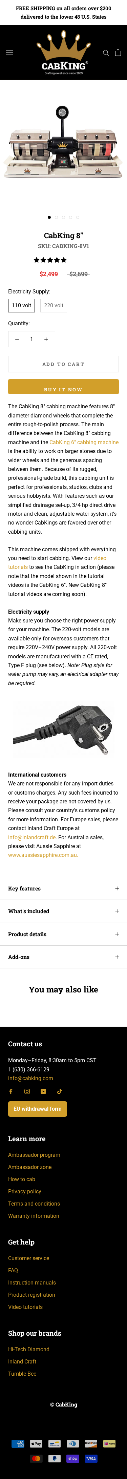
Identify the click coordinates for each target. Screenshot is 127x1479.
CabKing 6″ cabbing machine (84, 442)
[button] (51, 260)
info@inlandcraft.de (32, 837)
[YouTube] (43, 1091)
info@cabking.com (30, 1078)
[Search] (106, 52)
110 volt (21, 305)
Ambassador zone (29, 1167)
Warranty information (33, 1216)
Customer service (28, 1258)
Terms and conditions (34, 1203)
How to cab (21, 1179)
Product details (27, 934)
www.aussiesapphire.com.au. (43, 855)
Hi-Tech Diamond (28, 1349)
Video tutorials (25, 1307)
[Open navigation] (9, 52)
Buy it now (63, 389)
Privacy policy (24, 1191)
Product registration (31, 1295)
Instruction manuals (32, 1282)
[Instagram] (27, 1091)
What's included (28, 911)
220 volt (53, 305)
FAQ (13, 1270)
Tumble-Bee (22, 1374)
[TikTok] (59, 1091)
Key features (24, 888)
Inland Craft (22, 1361)
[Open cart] (118, 52)
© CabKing (63, 1404)
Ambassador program (34, 1155)
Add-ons (18, 956)
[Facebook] (11, 1091)
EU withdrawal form (38, 1109)
